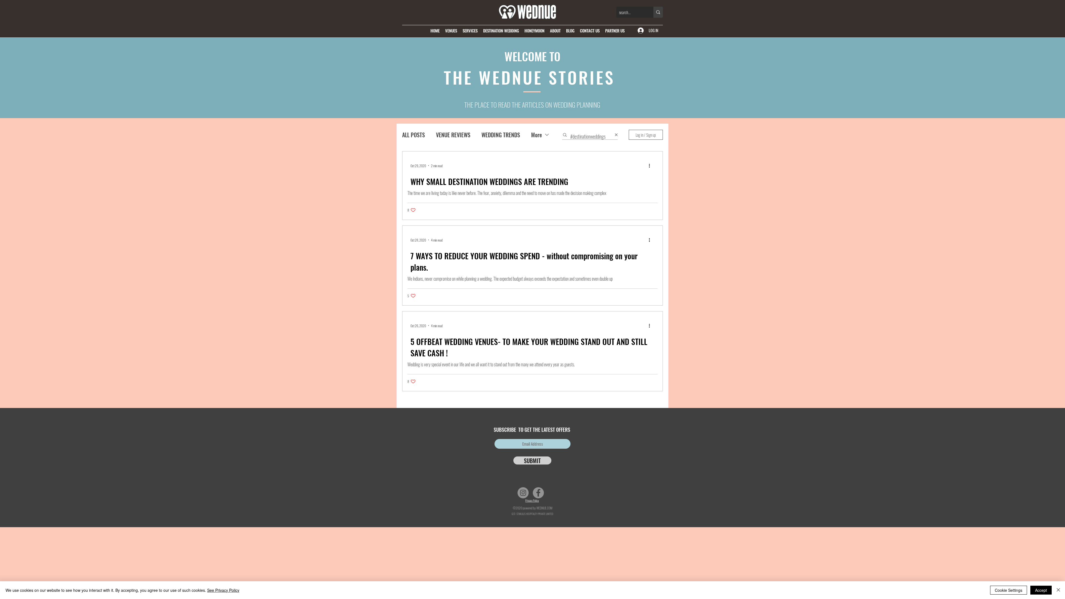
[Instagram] (523, 492)
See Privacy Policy (223, 590)
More (536, 134)
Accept (1041, 590)
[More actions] (651, 165)
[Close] (1058, 590)
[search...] (658, 12)
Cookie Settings (1008, 590)
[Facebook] (538, 492)
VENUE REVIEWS (453, 134)
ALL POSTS (413, 134)
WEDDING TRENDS (500, 134)
